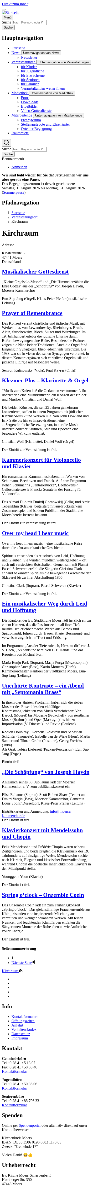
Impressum (19, 1038)
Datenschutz (20, 1034)
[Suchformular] (6, 143)
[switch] (4, 9)
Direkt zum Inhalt (15, 4)
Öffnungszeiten (23, 1021)
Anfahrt (17, 1025)
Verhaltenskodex (23, 1029)
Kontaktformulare (24, 1017)
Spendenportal (30, 1125)
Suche (6, 22)
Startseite (18, 213)
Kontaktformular (14, 1071)
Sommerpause (13, 192)
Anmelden (19, 167)
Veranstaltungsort (24, 217)
